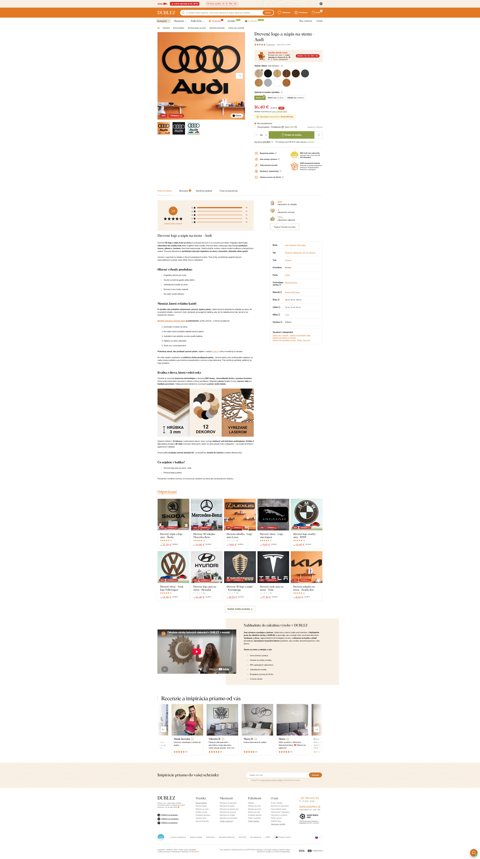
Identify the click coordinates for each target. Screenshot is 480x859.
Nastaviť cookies (285, 837)
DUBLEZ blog (276, 821)
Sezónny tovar (201, 818)
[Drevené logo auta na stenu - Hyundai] (206, 567)
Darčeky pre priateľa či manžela (284, 338)
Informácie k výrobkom (279, 815)
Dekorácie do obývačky (228, 803)
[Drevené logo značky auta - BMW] (306, 514)
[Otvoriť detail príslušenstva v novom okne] (283, 127)
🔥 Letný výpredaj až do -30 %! (184, 4)
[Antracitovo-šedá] (194, 128)
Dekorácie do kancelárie (228, 818)
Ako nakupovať (255, 837)
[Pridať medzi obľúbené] (318, 135)
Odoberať (315, 775)
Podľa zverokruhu (254, 818)
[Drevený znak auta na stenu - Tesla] (273, 567)
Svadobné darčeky (255, 815)
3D (304, 253)
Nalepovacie (297, 253)
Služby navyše (276, 818)
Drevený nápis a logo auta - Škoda (171, 535)
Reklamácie (210, 837)
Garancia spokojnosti (178, 837)
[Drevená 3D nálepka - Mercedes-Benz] (206, 514)
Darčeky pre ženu (254, 806)
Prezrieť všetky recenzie (173, 223)
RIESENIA (195, 852)
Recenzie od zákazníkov (280, 806)
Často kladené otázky (279, 809)
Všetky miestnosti (226, 821)
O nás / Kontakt (276, 803)
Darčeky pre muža (254, 809)
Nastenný (288, 253)
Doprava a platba (196, 837)
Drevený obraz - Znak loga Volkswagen (171, 588)
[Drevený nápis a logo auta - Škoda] (173, 514)
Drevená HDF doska (292, 292)
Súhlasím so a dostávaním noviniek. (275, 780)
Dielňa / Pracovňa (303, 340)
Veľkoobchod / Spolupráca (280, 812)
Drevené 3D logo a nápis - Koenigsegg (240, 588)
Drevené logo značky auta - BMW (304, 535)
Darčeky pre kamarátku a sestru (284, 340)
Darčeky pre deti (254, 812)
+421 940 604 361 (309, 798)
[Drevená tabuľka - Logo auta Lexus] (240, 514)
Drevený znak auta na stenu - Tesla (271, 588)
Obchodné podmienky (227, 837)
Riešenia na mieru (202, 809)
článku (215, 351)
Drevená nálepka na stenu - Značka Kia (304, 588)
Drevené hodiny (201, 806)
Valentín (251, 803)
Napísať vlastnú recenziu (284, 227)
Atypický (288, 260)
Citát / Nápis (301, 245)
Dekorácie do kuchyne (228, 812)
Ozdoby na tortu (201, 812)
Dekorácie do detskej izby (229, 809)
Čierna (287, 275)
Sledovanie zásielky (278, 824)
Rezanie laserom (291, 283)
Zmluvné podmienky (282, 852)
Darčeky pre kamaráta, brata (300, 335)
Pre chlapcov (310, 253)
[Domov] (158, 28)
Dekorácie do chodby (227, 815)
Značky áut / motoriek (280, 335)
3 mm (287, 315)
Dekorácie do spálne (227, 806)
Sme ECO (242, 837)
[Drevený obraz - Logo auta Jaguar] (273, 514)
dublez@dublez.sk (309, 806)
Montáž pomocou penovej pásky (172, 321)
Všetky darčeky (253, 821)
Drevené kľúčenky (202, 821)
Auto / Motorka (290, 245)
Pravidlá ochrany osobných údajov (277, 850)
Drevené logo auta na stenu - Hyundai (204, 588)
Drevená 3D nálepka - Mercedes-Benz (205, 535)
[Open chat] (474, 853)
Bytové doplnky (201, 803)
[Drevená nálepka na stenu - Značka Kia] (306, 567)
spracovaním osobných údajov (272, 780)
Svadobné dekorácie (203, 815)
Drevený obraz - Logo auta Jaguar (271, 535)
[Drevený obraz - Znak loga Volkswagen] (173, 567)
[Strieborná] (178, 128)
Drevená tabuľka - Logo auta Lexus (239, 535)
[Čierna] (164, 128)
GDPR (267, 837)
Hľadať (268, 13)
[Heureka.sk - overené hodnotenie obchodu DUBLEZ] (161, 837)
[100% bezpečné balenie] (294, 166)
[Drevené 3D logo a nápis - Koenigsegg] (240, 567)
